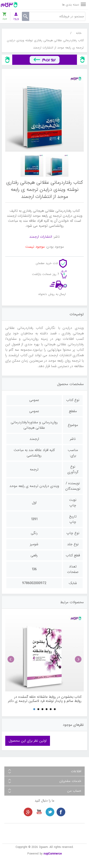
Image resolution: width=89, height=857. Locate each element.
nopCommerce (53, 854)
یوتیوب (39, 812)
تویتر (50, 812)
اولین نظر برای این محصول (28, 741)
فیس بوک (61, 812)
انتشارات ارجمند (40, 236)
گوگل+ (28, 812)
